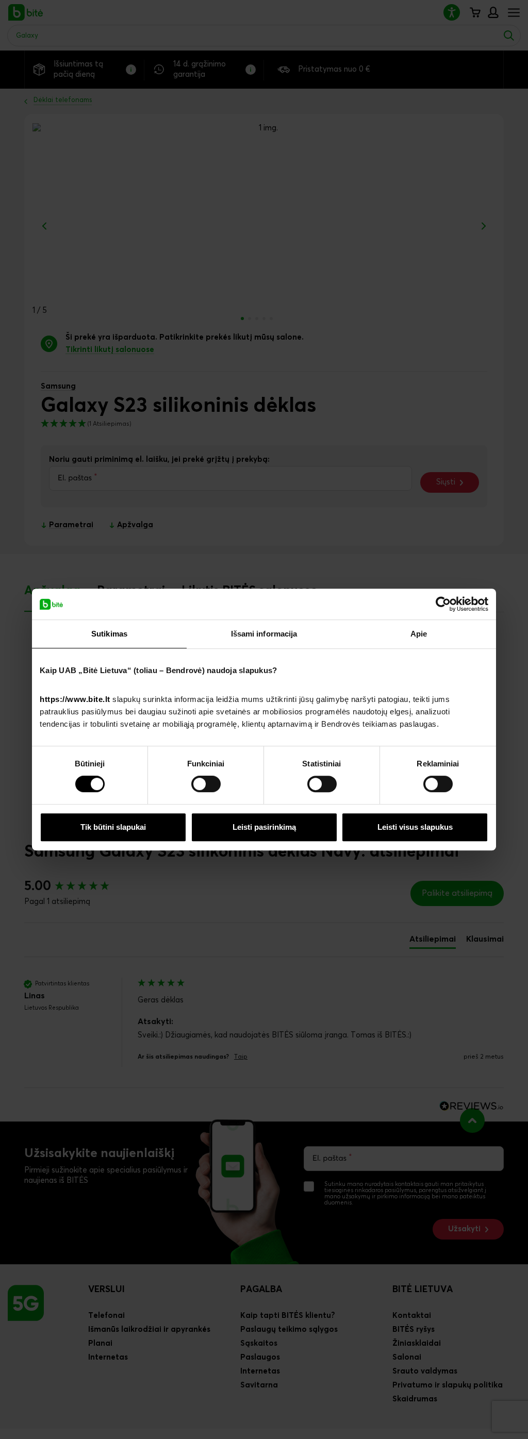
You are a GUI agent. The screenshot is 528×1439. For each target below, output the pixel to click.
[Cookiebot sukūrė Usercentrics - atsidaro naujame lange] (443, 604)
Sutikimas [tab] (109, 633)
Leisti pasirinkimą (264, 827)
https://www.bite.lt (75, 699)
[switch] (206, 784)
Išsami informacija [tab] (264, 633)
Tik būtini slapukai (113, 827)
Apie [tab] (418, 633)
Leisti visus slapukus (415, 827)
